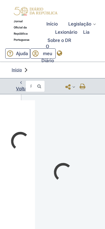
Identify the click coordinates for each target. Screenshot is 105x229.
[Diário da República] (35, 12)
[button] (35, 12)
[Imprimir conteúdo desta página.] (83, 86)
